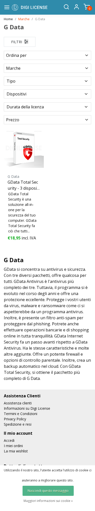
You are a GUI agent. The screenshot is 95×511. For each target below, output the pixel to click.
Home (8, 19)
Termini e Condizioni (20, 413)
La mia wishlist (16, 451)
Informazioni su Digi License (27, 408)
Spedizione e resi (17, 424)
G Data (40, 19)
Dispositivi (16, 94)
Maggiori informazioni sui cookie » (48, 501)
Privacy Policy (15, 419)
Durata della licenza (25, 107)
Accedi (9, 440)
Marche (24, 19)
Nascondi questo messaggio (48, 491)
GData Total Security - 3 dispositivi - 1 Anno (23, 185)
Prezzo (12, 120)
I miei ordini (13, 445)
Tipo (11, 81)
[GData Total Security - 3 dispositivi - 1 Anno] (24, 148)
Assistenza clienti (18, 403)
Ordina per (16, 55)
